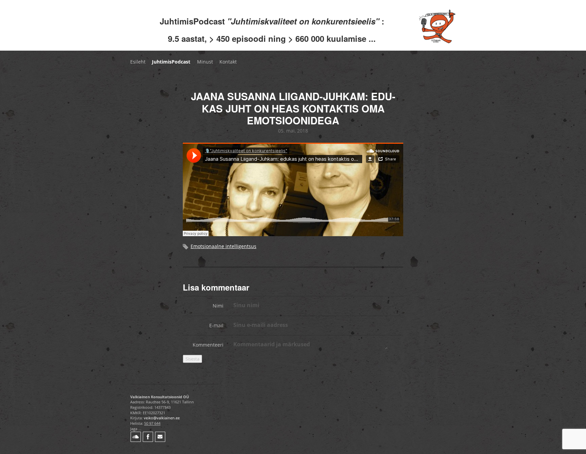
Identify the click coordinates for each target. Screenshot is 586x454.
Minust (205, 61)
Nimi (218, 305)
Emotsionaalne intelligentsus (223, 246)
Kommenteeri (208, 345)
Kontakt (228, 61)
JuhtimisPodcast (171, 61)
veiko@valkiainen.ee (162, 417)
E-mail (216, 325)
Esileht (137, 61)
